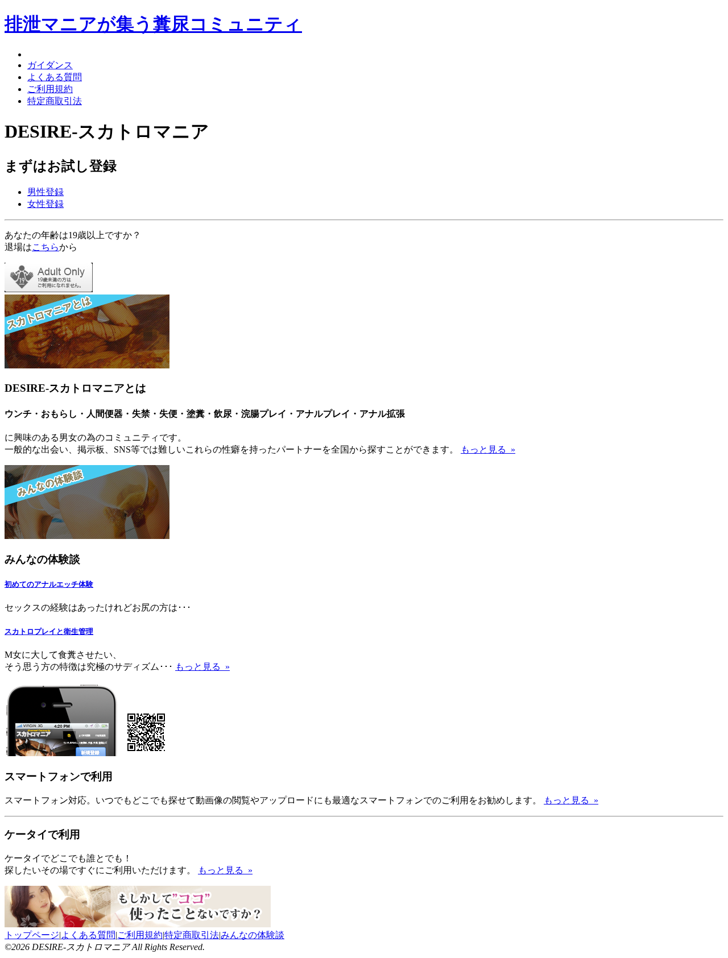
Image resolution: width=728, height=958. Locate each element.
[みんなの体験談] (87, 536)
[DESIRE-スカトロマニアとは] (87, 365)
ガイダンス (50, 65)
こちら (45, 247)
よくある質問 (54, 77)
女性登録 (45, 204)
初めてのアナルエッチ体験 (49, 584)
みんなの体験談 (252, 935)
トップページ (32, 935)
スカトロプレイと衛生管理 (49, 631)
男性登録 (45, 192)
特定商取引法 (54, 101)
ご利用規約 (50, 89)
